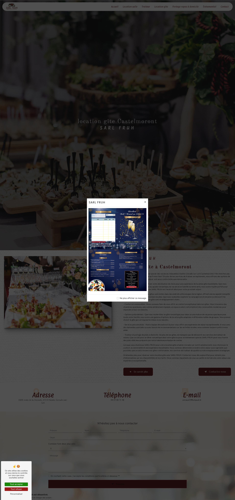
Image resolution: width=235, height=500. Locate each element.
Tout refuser (16, 489)
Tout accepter (16, 484)
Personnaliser (16, 494)
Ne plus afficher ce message (133, 298)
